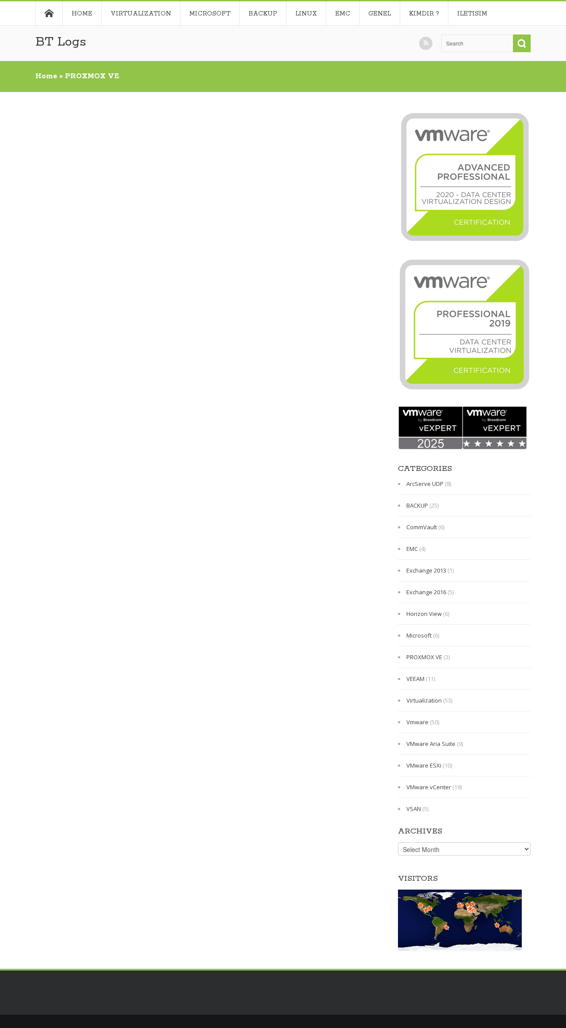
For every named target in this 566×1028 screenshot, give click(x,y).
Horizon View (424, 614)
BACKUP (263, 14)
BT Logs (60, 42)
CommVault (421, 527)
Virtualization (141, 14)
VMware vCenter (428, 787)
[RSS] (425, 43)
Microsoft (209, 14)
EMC (342, 14)
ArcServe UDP (425, 484)
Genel (379, 14)
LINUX (306, 14)
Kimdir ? (424, 14)
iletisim (472, 14)
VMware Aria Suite (430, 744)
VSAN (413, 809)
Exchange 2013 (426, 570)
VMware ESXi (423, 765)
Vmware (417, 722)
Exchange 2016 (426, 592)
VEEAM (415, 679)
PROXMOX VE (424, 657)
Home (48, 13)
